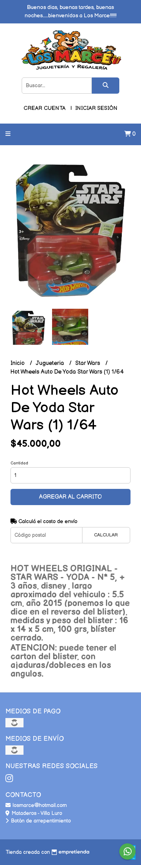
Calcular (106, 535)
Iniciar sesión (96, 108)
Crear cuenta (44, 108)
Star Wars (88, 363)
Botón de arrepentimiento (40, 821)
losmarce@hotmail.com (39, 805)
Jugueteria (50, 363)
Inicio (18, 363)
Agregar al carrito (70, 497)
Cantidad (19, 463)
